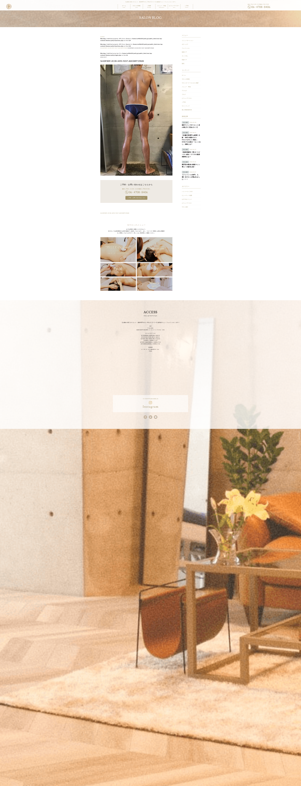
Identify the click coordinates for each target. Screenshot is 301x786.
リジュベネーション (187, 40)
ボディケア (185, 44)
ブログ (184, 94)
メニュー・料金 (186, 86)
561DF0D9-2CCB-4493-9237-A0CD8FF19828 (114, 48)
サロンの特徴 (186, 79)
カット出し (185, 56)
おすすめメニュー (187, 199)
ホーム (184, 75)
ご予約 (184, 102)
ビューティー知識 (187, 195)
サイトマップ (186, 106)
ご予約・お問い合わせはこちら (136, 198)
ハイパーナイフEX (187, 191)
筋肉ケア (184, 52)
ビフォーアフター (187, 98)
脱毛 (183, 63)
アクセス (184, 90)
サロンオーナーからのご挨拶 (190, 83)
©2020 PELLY (299, 436)
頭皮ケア (184, 59)
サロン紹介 (185, 207)
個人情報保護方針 (187, 109)
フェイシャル (186, 48)
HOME (102, 36)
